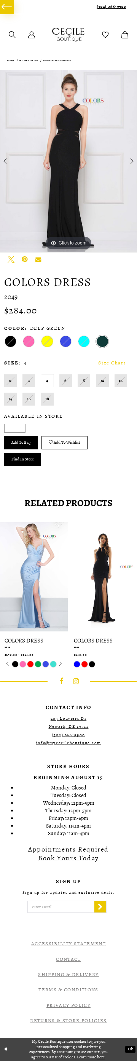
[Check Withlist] (105, 35)
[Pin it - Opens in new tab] (25, 259)
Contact (68, 959)
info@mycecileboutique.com (68, 743)
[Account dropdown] (31, 35)
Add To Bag (21, 442)
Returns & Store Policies (68, 1020)
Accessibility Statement (68, 943)
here (101, 1057)
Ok (130, 1049)
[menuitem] (7, 7)
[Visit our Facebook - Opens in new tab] (61, 681)
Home (10, 60)
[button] (12, 35)
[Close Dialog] (6, 1049)
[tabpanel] (68, 161)
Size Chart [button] (112, 363)
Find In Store (22, 459)
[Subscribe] (100, 907)
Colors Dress (28, 60)
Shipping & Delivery (68, 974)
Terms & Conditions (68, 989)
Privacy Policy (68, 1005)
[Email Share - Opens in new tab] (38, 259)
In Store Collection (57, 60)
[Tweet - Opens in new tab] (11, 259)
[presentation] (53, 576)
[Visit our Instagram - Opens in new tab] (76, 681)
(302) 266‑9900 (111, 7)
